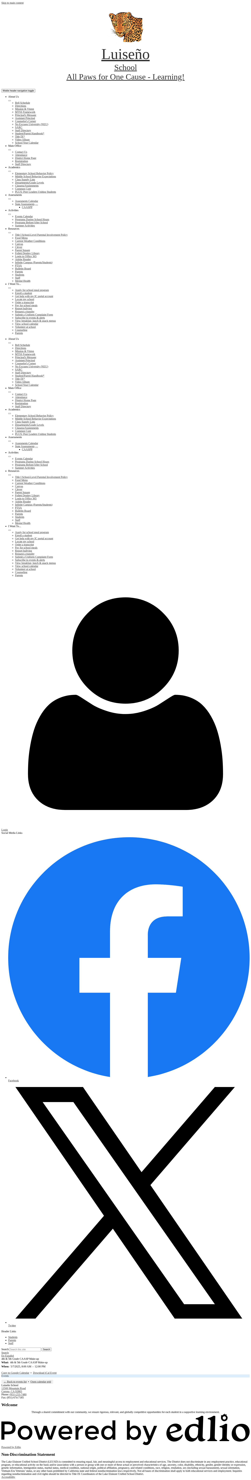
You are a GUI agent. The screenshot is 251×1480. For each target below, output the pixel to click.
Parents (19, 271)
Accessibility (8, 1477)
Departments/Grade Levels (29, 182)
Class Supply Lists (25, 179)
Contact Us (21, 151)
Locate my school (24, 299)
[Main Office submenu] (9, 149)
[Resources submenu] (9, 232)
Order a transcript (24, 302)
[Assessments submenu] (9, 198)
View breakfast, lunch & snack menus (35, 320)
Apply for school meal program (32, 290)
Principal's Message (25, 115)
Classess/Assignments (27, 185)
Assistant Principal (25, 118)
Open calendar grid (40, 1381)
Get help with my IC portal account (34, 296)
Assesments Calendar (26, 201)
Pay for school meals (26, 305)
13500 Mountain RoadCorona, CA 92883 (13, 1390)
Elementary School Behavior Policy (34, 173)
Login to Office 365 (26, 256)
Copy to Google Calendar (15, 1372)
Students (19, 274)
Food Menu (21, 237)
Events (5, 1375)
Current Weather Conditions (30, 241)
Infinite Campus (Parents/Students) (33, 262)
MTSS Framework (25, 112)
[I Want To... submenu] (9, 287)
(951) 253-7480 (18, 1394)
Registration (21, 161)
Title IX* (20, 136)
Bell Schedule (22, 102)
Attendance (21, 155)
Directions (20, 105)
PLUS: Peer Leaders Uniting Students (35, 191)
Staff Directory (23, 130)
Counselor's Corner (25, 121)
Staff (17, 277)
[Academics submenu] (9, 171)
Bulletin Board (23, 268)
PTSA (18, 265)
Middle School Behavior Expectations (35, 176)
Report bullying (23, 308)
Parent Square (22, 250)
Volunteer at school (25, 326)
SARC (18, 127)
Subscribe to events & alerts (30, 317)
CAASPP (27, 207)
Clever (18, 247)
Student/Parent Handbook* (29, 133)
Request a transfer (24, 311)
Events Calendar (24, 216)
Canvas (19, 244)
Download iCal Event (45, 1372)
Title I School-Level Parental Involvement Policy (41, 234)
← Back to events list (15, 1381)
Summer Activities (25, 225)
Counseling (21, 330)
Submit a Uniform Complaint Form (34, 314)
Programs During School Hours (32, 219)
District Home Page (25, 158)
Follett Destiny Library (27, 253)
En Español (7, 1355)
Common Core (23, 188)
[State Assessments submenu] (36, 205)
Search (5, 1349)
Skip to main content (12, 2)
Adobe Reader (23, 259)
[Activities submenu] (9, 214)
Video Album (22, 139)
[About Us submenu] (9, 100)
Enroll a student (23, 293)
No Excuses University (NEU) (31, 124)
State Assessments (24, 204)
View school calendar (26, 323)
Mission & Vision (24, 108)
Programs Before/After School (31, 222)
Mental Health (22, 280)
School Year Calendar (26, 142)
